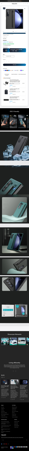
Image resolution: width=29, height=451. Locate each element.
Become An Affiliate (4, 412)
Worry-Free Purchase (15, 411)
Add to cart (14, 64)
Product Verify (3, 415)
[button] (5, 40)
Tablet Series (16, 422)
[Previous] (3, 31)
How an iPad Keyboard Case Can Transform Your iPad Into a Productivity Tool (23, 387)
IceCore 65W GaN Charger (5, 421)
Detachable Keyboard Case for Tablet (5, 429)
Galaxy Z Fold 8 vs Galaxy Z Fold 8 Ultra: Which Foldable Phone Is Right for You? (14, 387)
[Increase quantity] (9, 61)
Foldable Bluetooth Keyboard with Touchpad (5, 423)
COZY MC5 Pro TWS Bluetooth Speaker (5, 432)
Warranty (13, 412)
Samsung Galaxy (16, 425)
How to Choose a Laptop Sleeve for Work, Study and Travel (5, 386)
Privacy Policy (14, 414)
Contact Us (2, 408)
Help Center (3, 411)
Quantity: (4, 59)
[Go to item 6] (14, 31)
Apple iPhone (16, 424)
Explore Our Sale (16, 421)
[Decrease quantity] (4, 61)
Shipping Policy (14, 408)
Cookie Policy (14, 415)
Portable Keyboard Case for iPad (6, 425)
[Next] (25, 31)
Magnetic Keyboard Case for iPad (5, 427)
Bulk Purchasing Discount (4, 414)
